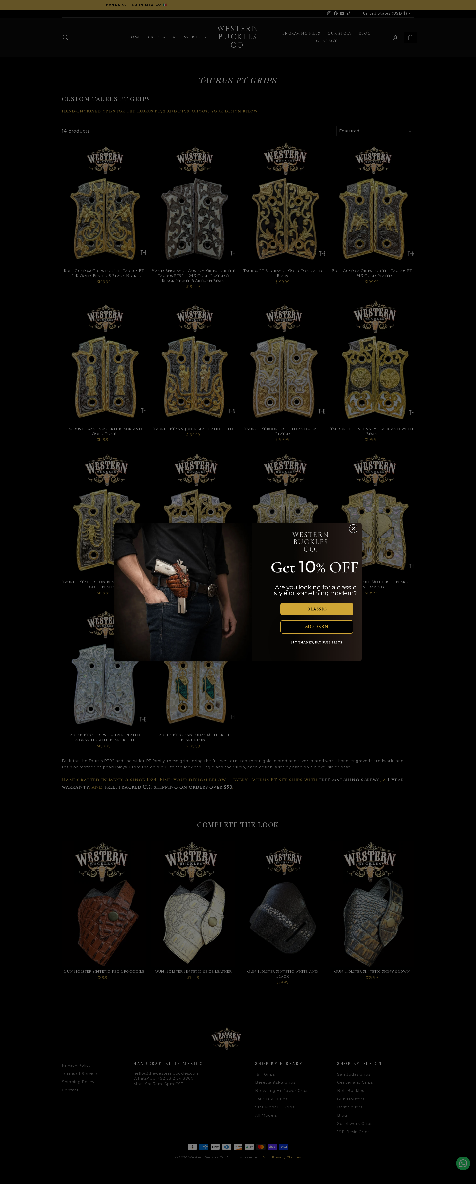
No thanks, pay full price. (317, 642)
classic (317, 609)
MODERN (317, 627)
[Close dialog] (353, 528)
